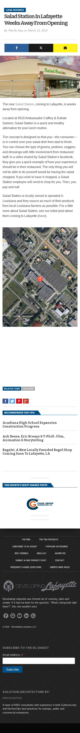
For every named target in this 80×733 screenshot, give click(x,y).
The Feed (26, 539)
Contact (59, 560)
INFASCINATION (12, 698)
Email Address (13, 655)
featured (28, 388)
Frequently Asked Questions (25, 567)
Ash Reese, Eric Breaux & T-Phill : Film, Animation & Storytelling (33, 438)
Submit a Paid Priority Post (31, 560)
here (42, 216)
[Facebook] (16, 48)
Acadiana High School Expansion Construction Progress (30, 424)
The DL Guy (15, 30)
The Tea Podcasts (48, 539)
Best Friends (21, 553)
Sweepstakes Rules (60, 567)
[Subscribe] (65, 48)
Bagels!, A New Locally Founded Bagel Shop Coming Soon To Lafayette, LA (37, 451)
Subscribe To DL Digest (24, 546)
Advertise (60, 553)
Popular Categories (57, 546)
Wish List (41, 553)
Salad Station (24, 104)
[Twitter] (41, 48)
